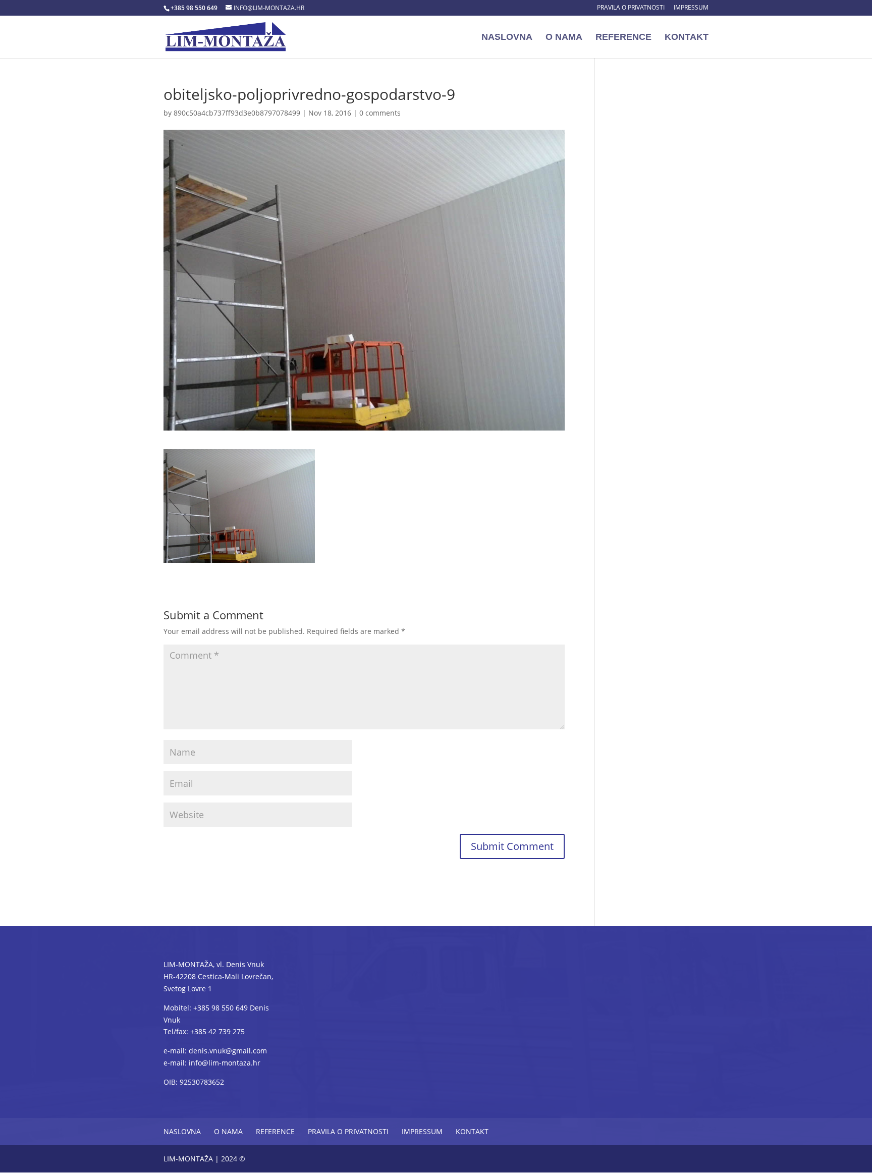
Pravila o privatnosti (631, 8)
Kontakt (686, 37)
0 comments (380, 113)
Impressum (691, 8)
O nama (564, 37)
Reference (623, 37)
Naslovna (506, 37)
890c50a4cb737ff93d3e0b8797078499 (237, 113)
